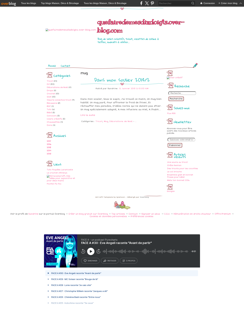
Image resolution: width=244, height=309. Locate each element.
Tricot (50, 81)
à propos (130, 261)
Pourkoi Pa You (54, 184)
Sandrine (33, 214)
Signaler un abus (151, 214)
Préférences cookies (142, 216)
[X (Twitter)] (147, 3)
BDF (49, 106)
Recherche (176, 98)
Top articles (118, 214)
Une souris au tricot (177, 162)
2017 (49, 141)
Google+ (171, 191)
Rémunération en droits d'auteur (192, 214)
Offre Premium (223, 214)
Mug (106, 121)
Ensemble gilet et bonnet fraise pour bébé (180, 176)
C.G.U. (167, 214)
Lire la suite (88, 115)
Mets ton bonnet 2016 (178, 180)
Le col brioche (174, 172)
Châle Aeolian (174, 165)
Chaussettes (53, 122)
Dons (49, 125)
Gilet (49, 97)
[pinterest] (152, 3)
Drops (50, 90)
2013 (49, 154)
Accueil (52, 65)
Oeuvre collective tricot (59, 100)
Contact (65, 65)
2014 (49, 151)
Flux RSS (171, 113)
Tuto (49, 109)
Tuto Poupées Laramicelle (60, 170)
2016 (49, 144)
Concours (52, 116)
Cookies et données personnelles (108, 216)
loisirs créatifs (54, 119)
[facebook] (141, 3)
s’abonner (92, 261)
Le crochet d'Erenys (57, 173)
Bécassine (52, 103)
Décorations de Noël (57, 87)
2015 (49, 147)
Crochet (51, 94)
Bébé (49, 113)
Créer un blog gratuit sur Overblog (88, 214)
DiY (48, 84)
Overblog (144, 197)
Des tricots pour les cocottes (182, 168)
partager (111, 261)
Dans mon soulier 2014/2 (122, 79)
